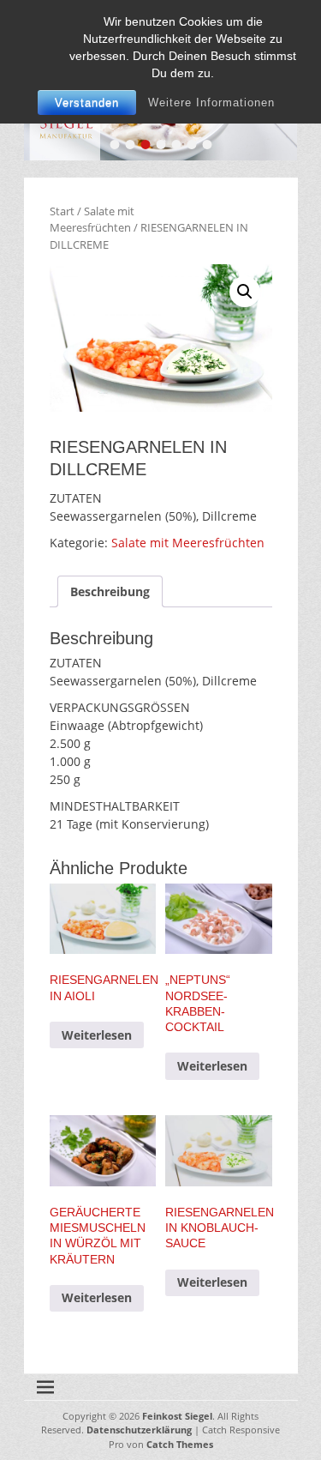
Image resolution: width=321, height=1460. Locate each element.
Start (62, 211)
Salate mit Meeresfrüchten (92, 219)
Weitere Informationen (211, 102)
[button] (244, 291)
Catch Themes (179, 1444)
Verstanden (87, 102)
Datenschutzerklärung (139, 1429)
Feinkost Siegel (177, 1415)
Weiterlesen (97, 1035)
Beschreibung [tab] (110, 591)
